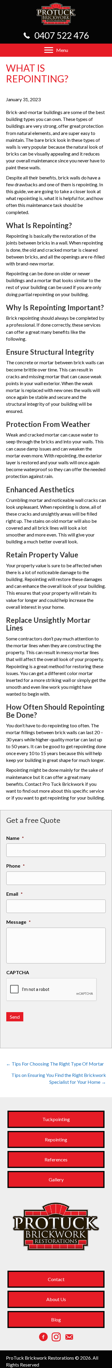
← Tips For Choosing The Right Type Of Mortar (55, 1063)
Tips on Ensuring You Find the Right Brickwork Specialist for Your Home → (58, 1078)
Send (15, 1017)
